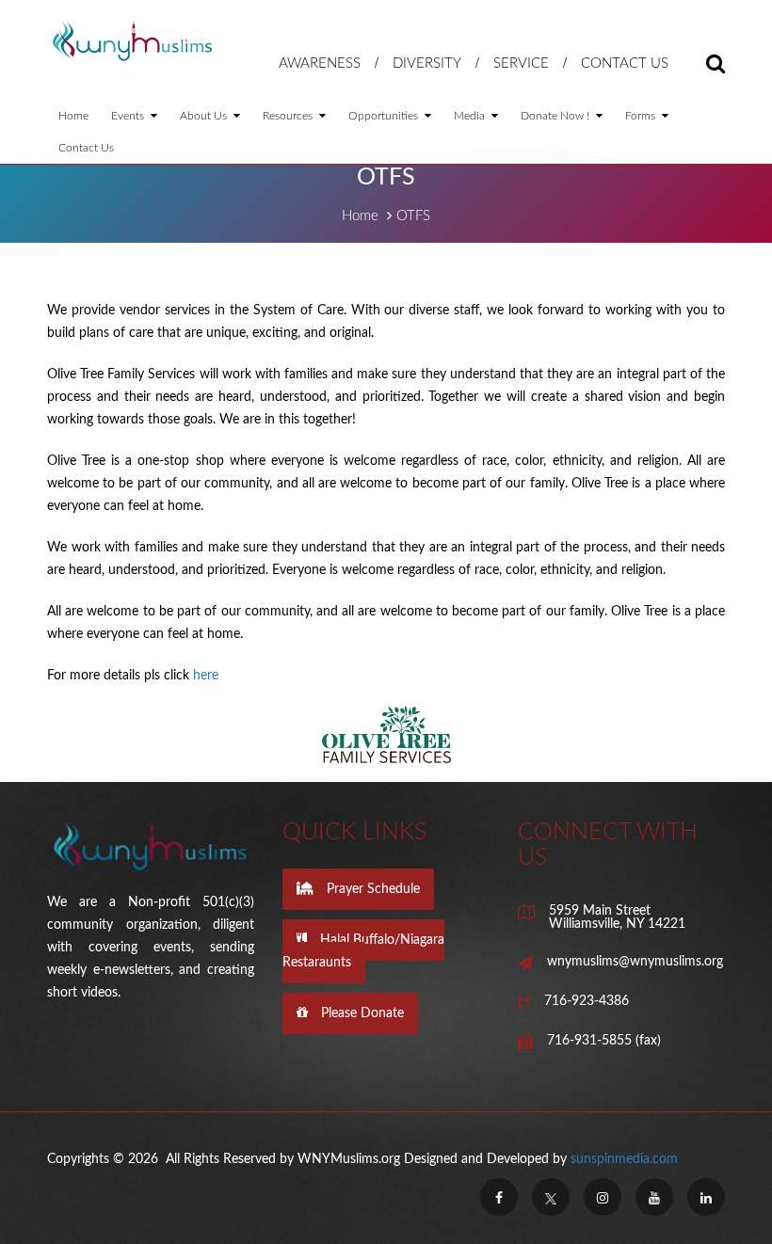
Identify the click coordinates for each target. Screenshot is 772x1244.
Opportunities (384, 115)
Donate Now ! (556, 115)
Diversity (427, 63)
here (205, 675)
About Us (205, 115)
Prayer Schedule (371, 889)
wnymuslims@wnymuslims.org (635, 961)
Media (471, 115)
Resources (289, 115)
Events (129, 115)
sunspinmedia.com (624, 1159)
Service (521, 63)
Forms (641, 115)
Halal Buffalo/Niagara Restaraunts (363, 951)
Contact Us (624, 63)
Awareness (320, 63)
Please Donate (360, 1013)
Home (73, 115)
